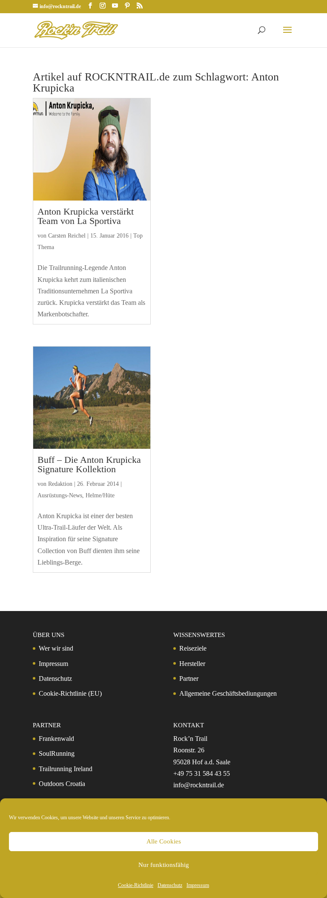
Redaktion (60, 484)
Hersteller (192, 663)
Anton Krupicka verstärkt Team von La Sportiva (85, 216)
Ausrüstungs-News (59, 495)
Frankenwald (56, 738)
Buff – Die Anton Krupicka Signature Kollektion (89, 464)
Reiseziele (193, 648)
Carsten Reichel (67, 235)
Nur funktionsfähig (163, 864)
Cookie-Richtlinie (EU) (70, 693)
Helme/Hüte (100, 495)
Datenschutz (170, 885)
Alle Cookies (163, 841)
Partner (188, 678)
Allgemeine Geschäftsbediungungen (228, 693)
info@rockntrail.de (198, 785)
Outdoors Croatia (62, 783)
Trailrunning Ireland (65, 768)
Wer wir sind (56, 648)
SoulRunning (57, 753)
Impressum (197, 885)
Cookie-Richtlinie (135, 885)
